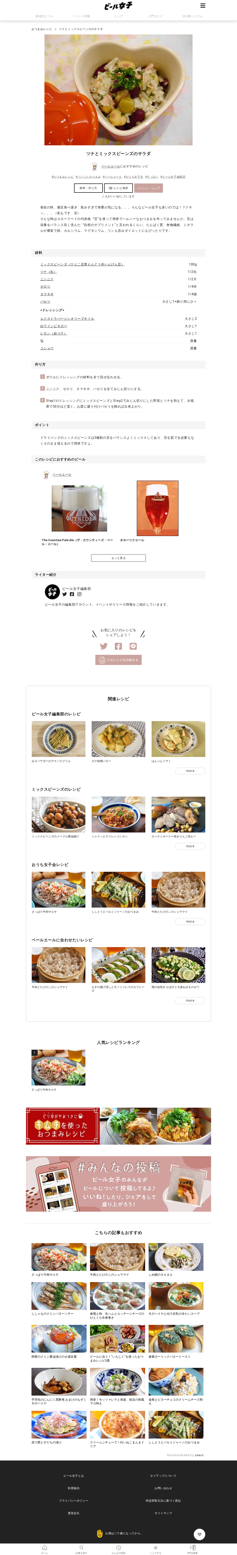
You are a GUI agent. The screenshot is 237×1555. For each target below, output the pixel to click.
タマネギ (47, 294)
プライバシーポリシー (73, 1500)
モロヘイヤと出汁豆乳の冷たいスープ (174, 1313)
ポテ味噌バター (101, 761)
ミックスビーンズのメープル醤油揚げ (55, 836)
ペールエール (110, 166)
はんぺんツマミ (161, 761)
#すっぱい (152, 176)
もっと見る (118, 558)
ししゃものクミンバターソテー (52, 1313)
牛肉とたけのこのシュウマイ (170, 911)
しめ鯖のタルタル (161, 1274)
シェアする (155, 1546)
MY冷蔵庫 (192, 1546)
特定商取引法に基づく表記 (163, 1500)
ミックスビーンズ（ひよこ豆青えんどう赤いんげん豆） (82, 264)
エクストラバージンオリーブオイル (67, 318)
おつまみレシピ (41, 29)
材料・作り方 (88, 188)
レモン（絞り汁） (53, 333)
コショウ (47, 348)
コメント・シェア (148, 188)
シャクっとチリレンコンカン (110, 836)
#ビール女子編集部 (172, 176)
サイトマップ (163, 1513)
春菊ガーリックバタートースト (170, 1356)
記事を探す (81, 1546)
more (190, 771)
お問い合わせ (163, 1488)
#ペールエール (112, 176)
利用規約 (73, 1488)
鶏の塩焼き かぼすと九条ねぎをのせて (176, 987)
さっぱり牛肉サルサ (44, 911)
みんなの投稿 (118, 1546)
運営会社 (73, 1513)
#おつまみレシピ (63, 176)
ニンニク (47, 279)
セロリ (45, 286)
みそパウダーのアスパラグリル (51, 761)
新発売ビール (44, 16)
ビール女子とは (73, 1475)
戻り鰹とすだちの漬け (46, 1442)
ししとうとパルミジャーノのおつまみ (115, 911)
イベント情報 (81, 16)
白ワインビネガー (53, 326)
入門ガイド (155, 16)
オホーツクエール (132, 540)
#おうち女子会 (133, 176)
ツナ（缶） (48, 272)
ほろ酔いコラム (192, 16)
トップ (118, 16)
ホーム (44, 1546)
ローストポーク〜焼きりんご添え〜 (174, 836)
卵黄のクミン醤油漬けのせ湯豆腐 (54, 1356)
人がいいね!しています (118, 196)
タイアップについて (163, 1475)
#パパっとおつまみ (88, 176)
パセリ (45, 301)
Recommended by (180, 1455)
